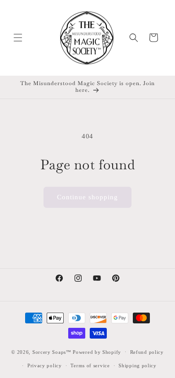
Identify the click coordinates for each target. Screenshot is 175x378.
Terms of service (89, 365)
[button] (18, 37)
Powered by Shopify (97, 351)
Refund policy (147, 352)
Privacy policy (44, 365)
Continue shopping (87, 197)
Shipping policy (137, 365)
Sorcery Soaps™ (51, 351)
